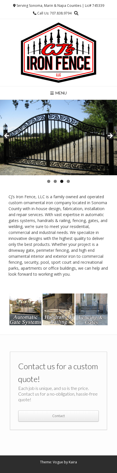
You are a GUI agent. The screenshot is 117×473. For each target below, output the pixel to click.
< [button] (7, 136)
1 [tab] (48, 181)
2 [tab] (55, 181)
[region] (58, 137)
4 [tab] (68, 181)
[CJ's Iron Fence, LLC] (58, 52)
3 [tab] (61, 181)
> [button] (110, 136)
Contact (58, 415)
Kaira (73, 462)
